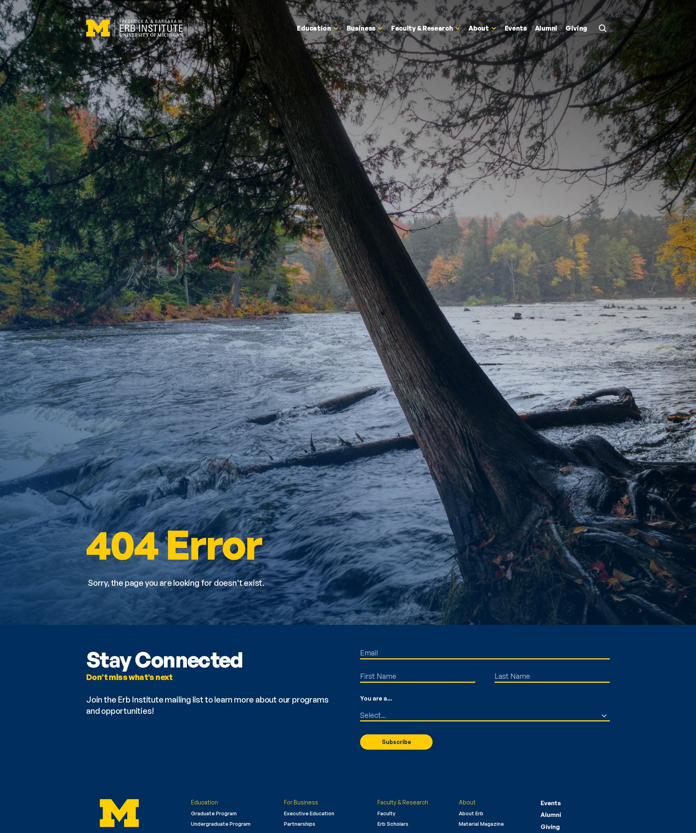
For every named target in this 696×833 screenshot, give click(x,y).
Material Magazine (481, 824)
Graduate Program (214, 813)
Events (551, 803)
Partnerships (299, 824)
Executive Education (309, 813)
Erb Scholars (392, 824)
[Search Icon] (602, 28)
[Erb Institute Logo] (134, 28)
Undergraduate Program (221, 824)
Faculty (386, 813)
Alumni (551, 815)
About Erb (471, 813)
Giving (550, 827)
